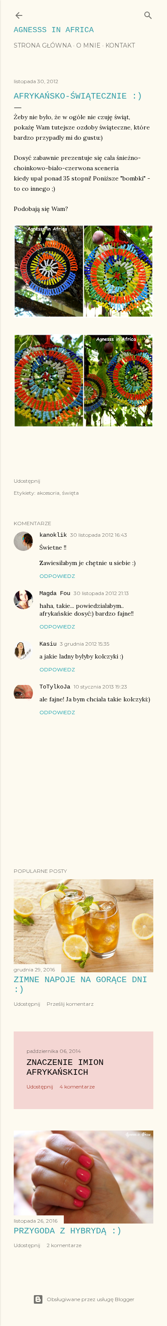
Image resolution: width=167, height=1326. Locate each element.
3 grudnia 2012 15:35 (84, 643)
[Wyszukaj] (148, 13)
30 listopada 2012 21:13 (101, 593)
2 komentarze (64, 1245)
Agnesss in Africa (54, 30)
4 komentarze (77, 1086)
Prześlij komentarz (70, 1004)
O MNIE (88, 45)
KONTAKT (120, 45)
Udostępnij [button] (27, 481)
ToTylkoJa (54, 686)
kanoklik (53, 535)
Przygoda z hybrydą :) (68, 1231)
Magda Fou (54, 593)
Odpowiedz (57, 576)
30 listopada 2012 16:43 (98, 535)
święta (70, 493)
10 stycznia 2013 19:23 (100, 686)
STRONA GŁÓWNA (43, 45)
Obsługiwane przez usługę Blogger (90, 1299)
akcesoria (48, 493)
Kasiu (48, 643)
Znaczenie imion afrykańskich (65, 1067)
